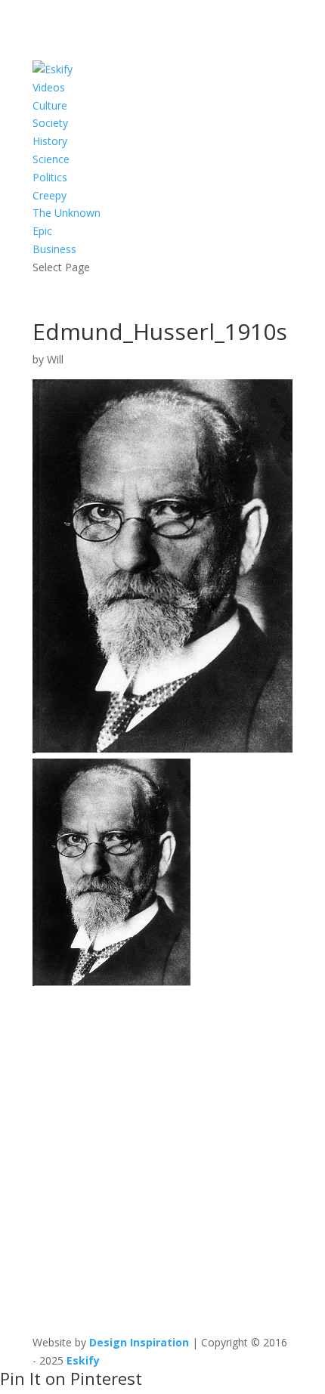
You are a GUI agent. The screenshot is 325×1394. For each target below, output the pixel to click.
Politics (49, 177)
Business (54, 249)
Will (55, 359)
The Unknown (66, 213)
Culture (49, 105)
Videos (48, 87)
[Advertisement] (162, 1153)
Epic (42, 231)
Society (50, 123)
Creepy (49, 195)
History (49, 141)
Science (51, 159)
